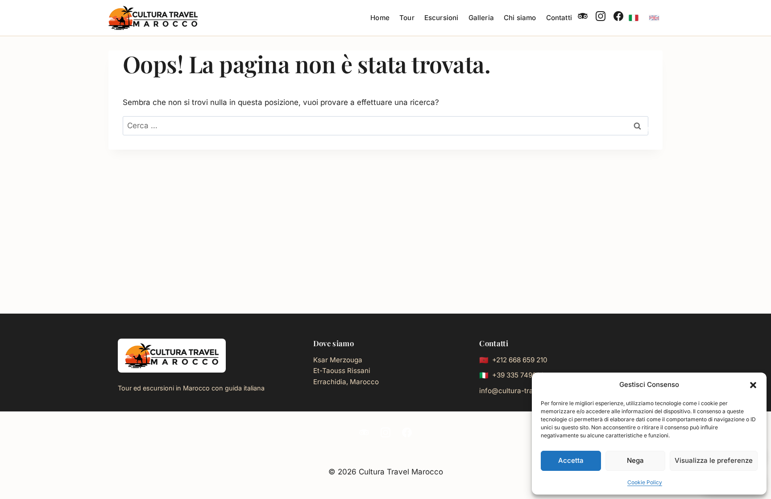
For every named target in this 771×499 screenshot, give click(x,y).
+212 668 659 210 (519, 360)
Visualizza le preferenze (714, 460)
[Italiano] (633, 18)
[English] (654, 18)
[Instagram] (600, 17)
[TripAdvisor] (583, 17)
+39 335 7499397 (520, 375)
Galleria (481, 17)
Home (380, 17)
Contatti (559, 17)
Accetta (571, 460)
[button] (753, 385)
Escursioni (441, 17)
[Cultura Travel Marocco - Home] (172, 356)
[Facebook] (618, 17)
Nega (635, 460)
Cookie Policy (644, 482)
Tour (407, 17)
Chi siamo (520, 17)
